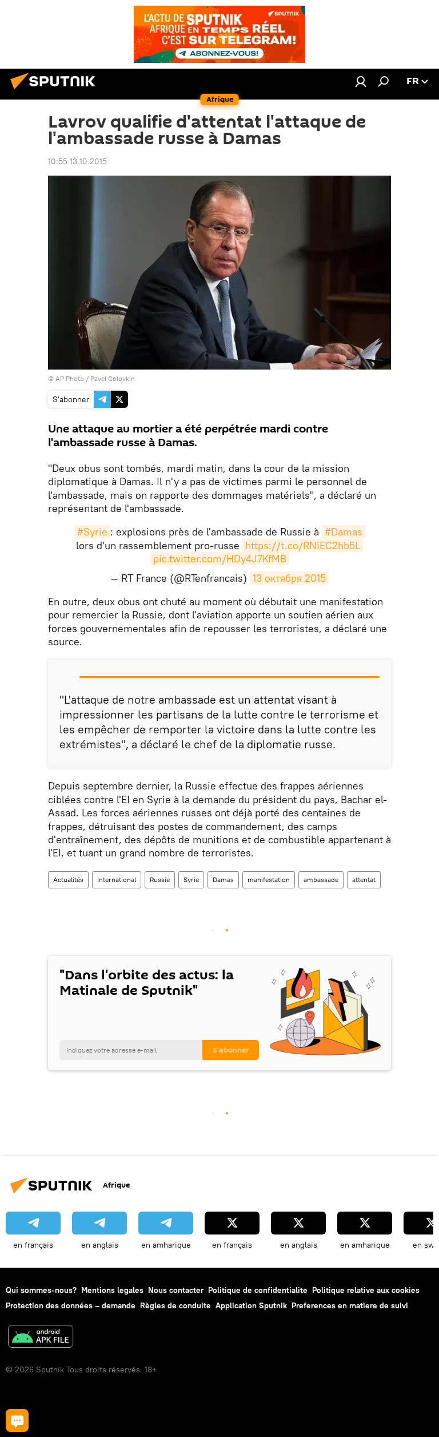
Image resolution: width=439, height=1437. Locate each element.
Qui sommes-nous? (41, 1290)
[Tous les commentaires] (17, 1420)
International (116, 879)
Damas (223, 879)
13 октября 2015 (289, 578)
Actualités (68, 879)
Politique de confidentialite (258, 1290)
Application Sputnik (251, 1305)
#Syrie (92, 531)
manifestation (269, 879)
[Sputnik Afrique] (56, 91)
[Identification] (360, 81)
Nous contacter (175, 1290)
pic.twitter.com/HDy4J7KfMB (219, 558)
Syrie (191, 879)
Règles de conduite (175, 1305)
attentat (364, 879)
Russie (160, 879)
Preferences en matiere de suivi (350, 1305)
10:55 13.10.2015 (77, 161)
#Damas (343, 531)
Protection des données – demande (70, 1305)
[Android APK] (40, 1338)
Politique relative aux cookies (366, 1290)
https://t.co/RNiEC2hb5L (302, 545)
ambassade (321, 879)
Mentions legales (112, 1290)
